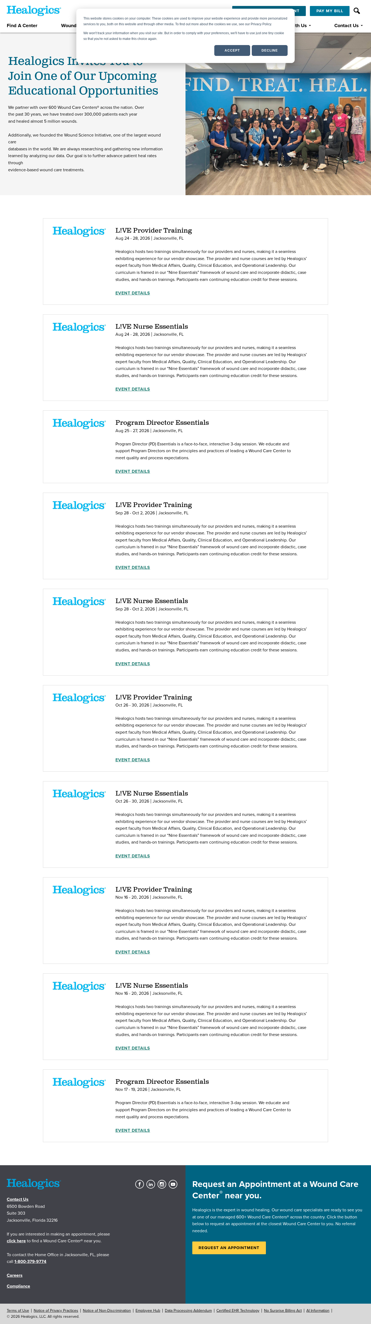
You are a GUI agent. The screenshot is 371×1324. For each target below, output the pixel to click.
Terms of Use (18, 1310)
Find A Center (22, 25)
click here (16, 1241)
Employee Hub (148, 1310)
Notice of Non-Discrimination (107, 1310)
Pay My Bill (329, 10)
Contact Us (346, 25)
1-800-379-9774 (30, 1261)
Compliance (18, 1286)
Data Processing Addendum (188, 1310)
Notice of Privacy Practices (56, 1310)
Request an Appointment (229, 1247)
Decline (270, 50)
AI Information (317, 1310)
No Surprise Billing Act (283, 1310)
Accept (232, 50)
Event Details (132, 293)
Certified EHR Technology (237, 1310)
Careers (15, 1275)
